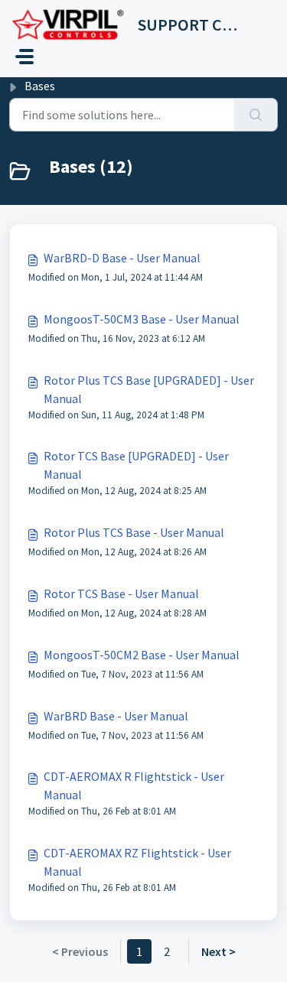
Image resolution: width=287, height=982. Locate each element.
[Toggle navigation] (24, 56)
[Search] (256, 115)
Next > (218, 951)
